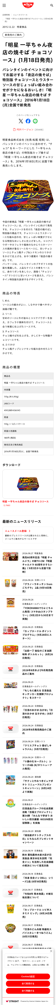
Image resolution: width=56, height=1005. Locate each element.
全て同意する (28, 991)
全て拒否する (28, 983)
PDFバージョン (30, 129)
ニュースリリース (20, 15)
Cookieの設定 (28, 976)
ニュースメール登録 (16, 531)
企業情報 (6, 15)
